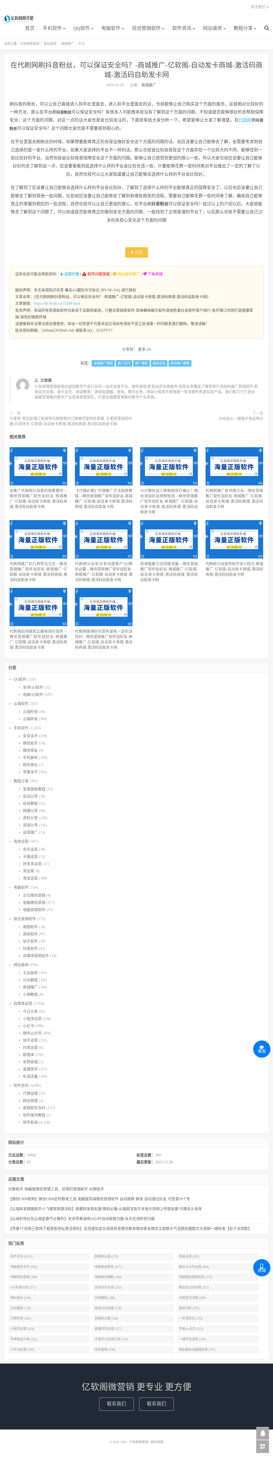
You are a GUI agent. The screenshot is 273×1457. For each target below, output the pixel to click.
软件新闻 (30, 1122)
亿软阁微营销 (19, 19)
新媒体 (28, 1055)
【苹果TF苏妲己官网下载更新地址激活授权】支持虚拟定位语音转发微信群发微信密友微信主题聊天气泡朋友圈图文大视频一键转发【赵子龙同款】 (130, 1229)
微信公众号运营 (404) (194, 1267)
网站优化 (159, 363)
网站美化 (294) (20, 1298)
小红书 (28, 1026)
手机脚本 (30, 758)
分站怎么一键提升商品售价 (241, 419)
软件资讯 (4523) (21, 1256)
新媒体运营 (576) (106, 1256)
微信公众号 (32, 1033)
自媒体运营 (23, 1004)
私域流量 (30, 1076)
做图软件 (30, 927)
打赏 (138, 252)
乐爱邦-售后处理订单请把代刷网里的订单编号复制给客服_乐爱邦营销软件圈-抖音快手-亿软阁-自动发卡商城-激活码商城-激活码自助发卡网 (71, 421)
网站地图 (157, 1442)
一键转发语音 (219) (192, 1339)
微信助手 (30, 743)
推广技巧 (124, 363)
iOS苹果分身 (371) (23, 1287)
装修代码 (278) (189, 1308)
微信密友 (30, 750)
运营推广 (30, 832)
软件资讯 (181, 28)
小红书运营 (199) (22, 1350)
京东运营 (30, 849)
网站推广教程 (180, 363)
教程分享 (243, 28)
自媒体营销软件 (36, 956)
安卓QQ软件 (33, 687)
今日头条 (30, 1012)
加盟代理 (71, 274)
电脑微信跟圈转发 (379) (195, 1277)
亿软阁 (46, 380)
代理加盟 (30, 1093)
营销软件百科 (34, 1108)
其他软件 (30, 934)
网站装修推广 (128, 274)
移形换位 (30, 765)
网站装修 (212, 28)
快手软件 (30, 941)
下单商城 (155, 274)
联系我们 (116, 1404)
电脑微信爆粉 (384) (108, 1277)
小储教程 (30, 994)
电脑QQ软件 (33, 695)
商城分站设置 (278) (108, 1308)
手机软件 (52, 28)
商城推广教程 (103, 363)
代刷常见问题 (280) (192, 1298)
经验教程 (30, 804)
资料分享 (30, 818)
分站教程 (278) (20, 1308)
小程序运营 (32, 1019)
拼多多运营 (32, 864)
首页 (30, 28)
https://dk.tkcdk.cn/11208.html (57, 303)
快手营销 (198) (105, 1350)
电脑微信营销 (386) (23, 1277)
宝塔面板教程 (34, 789)
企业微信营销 (34, 895)
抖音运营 (30, 1048)
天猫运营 (30, 857)
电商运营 (21, 841)
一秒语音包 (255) (191, 1318)
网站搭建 (30, 1101)
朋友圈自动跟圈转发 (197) (197, 1350)
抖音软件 (30, 949)
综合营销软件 (146, 28)
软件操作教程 (34, 1115)
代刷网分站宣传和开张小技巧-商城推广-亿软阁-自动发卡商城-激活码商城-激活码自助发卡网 (234, 569)
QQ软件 (81, 28)
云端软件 (21, 704)
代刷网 (245, 120)
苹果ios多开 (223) (191, 1329)
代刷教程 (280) (105, 1298)
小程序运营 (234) (22, 1329)
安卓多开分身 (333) (108, 1287)
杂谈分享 (30, 796)
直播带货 (30, 1069)
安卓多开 (30, 736)
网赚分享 (30, 811)
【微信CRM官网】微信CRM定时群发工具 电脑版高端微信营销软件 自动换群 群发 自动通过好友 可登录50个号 (99, 1199)
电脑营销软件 (34, 910)
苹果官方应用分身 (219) (111, 1339)
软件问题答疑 (98, 274)
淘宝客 (28, 871)
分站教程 (30, 980)
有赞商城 (30, 1062)
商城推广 (67, 44)
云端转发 (30, 719)
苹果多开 (30, 772)
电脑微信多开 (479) (23, 1267)
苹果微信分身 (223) (23, 1339)
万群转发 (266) (20, 1318)
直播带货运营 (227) (108, 1329)
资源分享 (30, 825)
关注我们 (258, 7)
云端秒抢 (30, 712)
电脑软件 (111, 28)
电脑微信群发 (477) (108, 1267)
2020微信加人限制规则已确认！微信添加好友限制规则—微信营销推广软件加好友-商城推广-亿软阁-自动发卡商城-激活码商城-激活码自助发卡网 (169, 501)
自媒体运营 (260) (106, 1318)
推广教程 (141, 363)
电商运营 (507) (189, 1256)
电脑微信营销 (34, 903)
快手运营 (30, 1040)
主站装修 (30, 973)
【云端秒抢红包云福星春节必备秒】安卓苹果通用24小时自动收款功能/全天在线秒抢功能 (81, 1219)
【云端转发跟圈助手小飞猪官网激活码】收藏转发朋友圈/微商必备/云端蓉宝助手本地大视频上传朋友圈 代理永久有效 (105, 1209)
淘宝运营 (30, 878)
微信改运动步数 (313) (194, 1287)
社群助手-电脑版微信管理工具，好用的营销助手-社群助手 (56, 1189)
